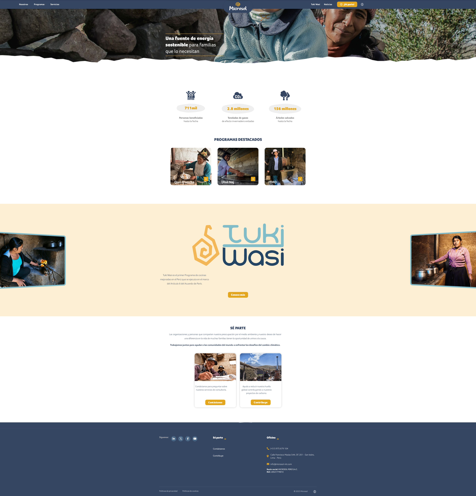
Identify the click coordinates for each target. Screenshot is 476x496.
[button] (362, 4)
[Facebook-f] (187, 438)
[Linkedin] (173, 438)
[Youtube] (194, 438)
